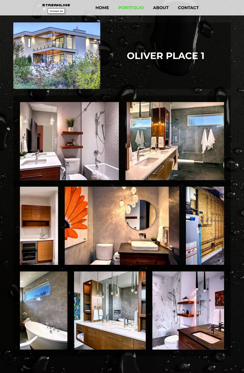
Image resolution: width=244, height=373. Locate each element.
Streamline (56, 5)
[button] (56, 10)
